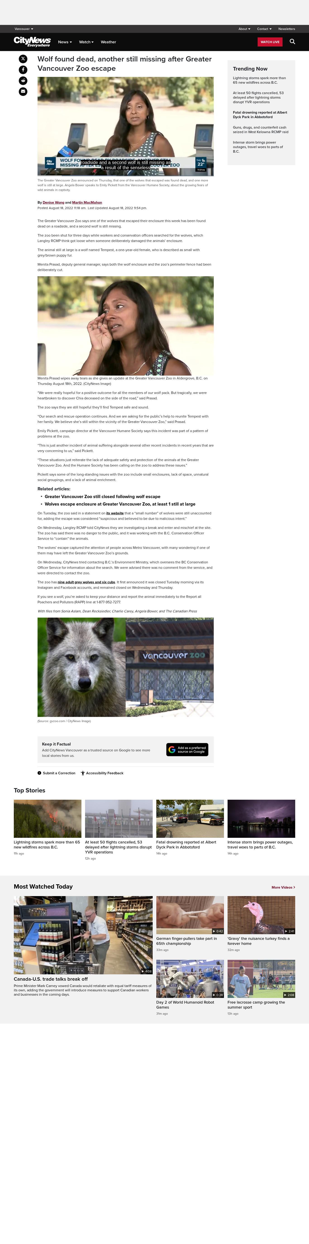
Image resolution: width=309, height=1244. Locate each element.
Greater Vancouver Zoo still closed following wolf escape (102, 496)
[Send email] (23, 91)
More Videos (282, 887)
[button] (244, 29)
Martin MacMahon (87, 202)
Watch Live (270, 42)
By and (70, 202)
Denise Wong (53, 202)
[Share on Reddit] (23, 80)
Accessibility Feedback (104, 773)
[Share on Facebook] (23, 70)
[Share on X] (23, 59)
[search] (292, 42)
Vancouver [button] (22, 29)
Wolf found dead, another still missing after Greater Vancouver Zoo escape (125, 64)
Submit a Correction (59, 773)
